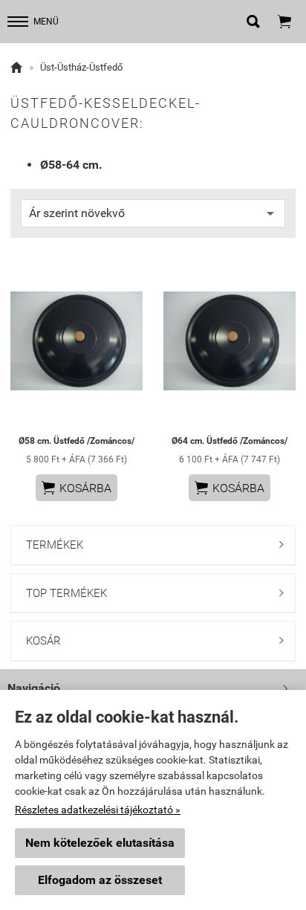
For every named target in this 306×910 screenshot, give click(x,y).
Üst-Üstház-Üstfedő (81, 67)
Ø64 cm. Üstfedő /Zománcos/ (229, 441)
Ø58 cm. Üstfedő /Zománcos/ (76, 441)
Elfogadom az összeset (100, 880)
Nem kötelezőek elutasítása (100, 843)
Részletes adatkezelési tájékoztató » (97, 810)
